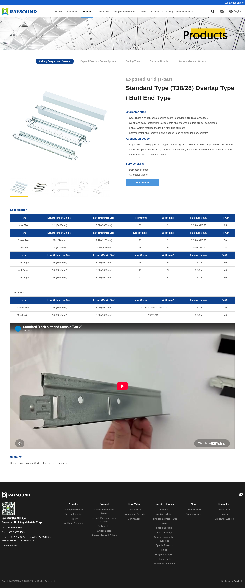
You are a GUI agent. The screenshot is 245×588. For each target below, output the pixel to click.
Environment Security (134, 514)
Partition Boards (159, 61)
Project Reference (124, 11)
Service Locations (74, 514)
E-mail (241, 494)
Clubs (164, 549)
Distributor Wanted (224, 518)
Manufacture (134, 509)
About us (72, 11)
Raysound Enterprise (181, 11)
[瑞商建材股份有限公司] (19, 11)
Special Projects (164, 545)
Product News (194, 509)
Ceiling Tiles (133, 61)
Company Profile (74, 509)
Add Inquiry (142, 182)
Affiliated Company (74, 523)
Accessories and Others (192, 61)
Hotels (164, 523)
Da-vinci (238, 581)
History (74, 518)
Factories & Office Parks (164, 518)
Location (224, 514)
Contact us (157, 11)
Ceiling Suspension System (54, 61)
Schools (164, 509)
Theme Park (164, 559)
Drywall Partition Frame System (98, 61)
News (143, 11)
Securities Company (164, 563)
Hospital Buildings (164, 514)
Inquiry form (224, 509)
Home (58, 11)
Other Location (9, 545)
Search (213, 11)
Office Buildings (164, 532)
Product (87, 11)
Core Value (103, 11)
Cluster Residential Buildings (164, 539)
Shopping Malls (164, 527)
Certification (134, 518)
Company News (194, 514)
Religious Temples (164, 554)
